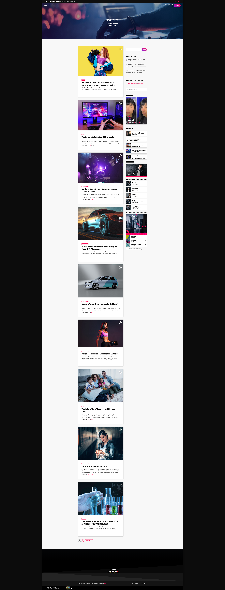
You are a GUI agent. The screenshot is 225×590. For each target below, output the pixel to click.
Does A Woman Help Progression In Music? (100, 304)
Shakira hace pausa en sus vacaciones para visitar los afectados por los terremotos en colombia (135, 139)
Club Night (134, 194)
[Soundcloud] (177, 1)
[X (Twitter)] (175, 1)
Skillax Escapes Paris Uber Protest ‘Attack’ (100, 354)
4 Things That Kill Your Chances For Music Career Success (99, 190)
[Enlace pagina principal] (45, 5)
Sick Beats (134, 200)
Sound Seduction (135, 206)
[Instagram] (178, 1)
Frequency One (132, 173)
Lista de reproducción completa (134, 248)
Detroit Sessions (135, 188)
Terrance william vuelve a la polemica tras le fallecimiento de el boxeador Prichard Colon (138, 157)
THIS (105, 583)
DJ (128, 116)
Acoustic (130, 170)
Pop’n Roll (134, 182)
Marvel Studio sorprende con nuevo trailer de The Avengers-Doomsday (138, 133)
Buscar (127, 47)
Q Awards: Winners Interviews (95, 466)
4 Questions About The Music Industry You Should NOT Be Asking (100, 247)
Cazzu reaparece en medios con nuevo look (137, 119)
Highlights (84, 518)
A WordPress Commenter (132, 83)
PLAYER (177, 5)
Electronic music (85, 186)
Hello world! (140, 83)
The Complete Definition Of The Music (98, 137)
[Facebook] (180, 1)
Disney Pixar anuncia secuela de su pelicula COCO (136, 70)
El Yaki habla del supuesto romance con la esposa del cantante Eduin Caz (138, 145)
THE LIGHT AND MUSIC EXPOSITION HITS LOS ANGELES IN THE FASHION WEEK (100, 522)
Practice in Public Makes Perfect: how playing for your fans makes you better (98, 83)
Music (83, 134)
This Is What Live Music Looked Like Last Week (98, 410)
